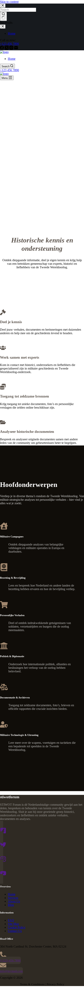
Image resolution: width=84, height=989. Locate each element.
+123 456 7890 (9, 70)
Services (13, 897)
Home (11, 58)
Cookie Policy (16, 927)
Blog (11, 905)
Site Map (13, 923)
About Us (14, 901)
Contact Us (15, 931)
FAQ (11, 920)
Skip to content (9, 1)
